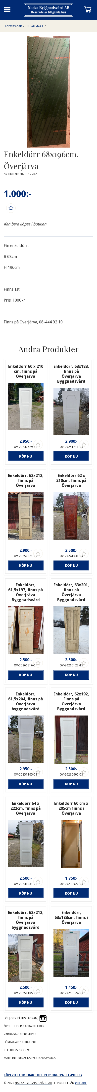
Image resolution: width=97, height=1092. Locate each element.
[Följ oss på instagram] (43, 1018)
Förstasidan (13, 26)
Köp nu (25, 456)
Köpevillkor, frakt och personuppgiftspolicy (43, 1075)
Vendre (81, 1083)
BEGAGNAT (34, 26)
